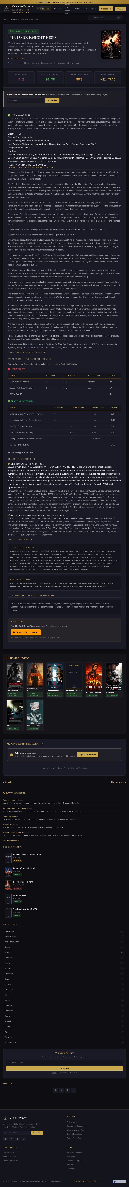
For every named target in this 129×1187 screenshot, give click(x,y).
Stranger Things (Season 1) (13, 832)
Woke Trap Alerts (64, 942)
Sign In (120, 9)
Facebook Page (73, 1161)
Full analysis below (17, 58)
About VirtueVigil (74, 1138)
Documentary (64, 1042)
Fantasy (64, 984)
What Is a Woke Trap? (67, 8)
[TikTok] (73, 1090)
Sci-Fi (64, 995)
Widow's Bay (7, 824)
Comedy (64, 958)
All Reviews (72, 1122)
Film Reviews (64, 931)
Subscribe (106, 9)
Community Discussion (76, 1126)
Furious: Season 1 (9, 816)
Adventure (64, 974)
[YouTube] (55, 1090)
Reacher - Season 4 (10, 800)
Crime (64, 979)
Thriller (64, 963)
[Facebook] (67, 1090)
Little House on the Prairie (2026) (14, 808)
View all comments (10, 841)
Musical (64, 1021)
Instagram (71, 1157)
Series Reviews (64, 936)
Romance (64, 1005)
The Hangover (117, 782)
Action (64, 952)
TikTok (70, 1165)
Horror (64, 968)
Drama (64, 947)
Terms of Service (93, 1181)
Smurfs (8, 782)
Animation (64, 989)
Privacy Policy (79, 1181)
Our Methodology (74, 1134)
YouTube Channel (74, 1153)
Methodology (80, 9)
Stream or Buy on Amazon (26, 632)
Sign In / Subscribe (88, 755)
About (93, 9)
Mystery (64, 1000)
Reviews (45, 9)
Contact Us (71, 1169)
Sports (64, 1016)
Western (64, 1037)
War (64, 1032)
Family (64, 1026)
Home (5, 20)
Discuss (57, 9)
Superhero (64, 1011)
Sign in (54, 1073)
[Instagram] (61, 1090)
